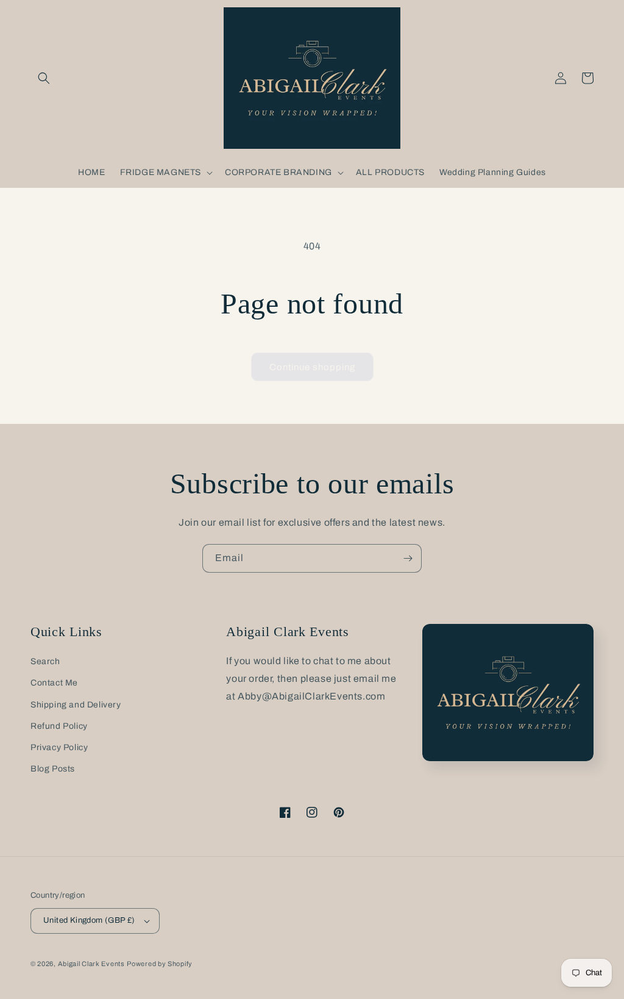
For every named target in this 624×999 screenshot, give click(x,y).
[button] (43, 78)
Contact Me (54, 682)
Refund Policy (59, 726)
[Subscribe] (407, 558)
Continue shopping (312, 367)
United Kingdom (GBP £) (89, 920)
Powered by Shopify (160, 963)
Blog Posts (52, 768)
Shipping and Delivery (75, 704)
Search (45, 661)
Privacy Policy (59, 747)
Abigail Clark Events (91, 963)
